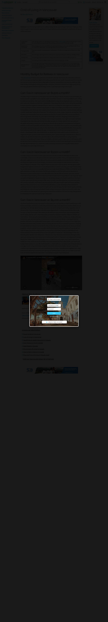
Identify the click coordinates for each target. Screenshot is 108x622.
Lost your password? (54, 316)
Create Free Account (55, 322)
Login (54, 313)
